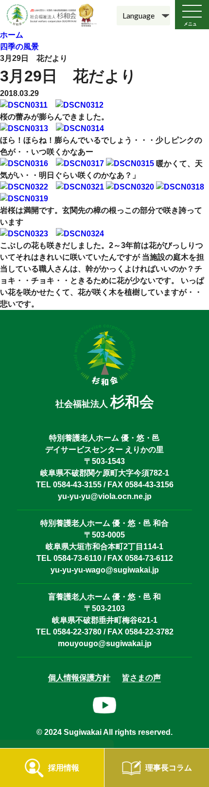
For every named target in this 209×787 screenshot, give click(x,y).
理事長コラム (168, 768)
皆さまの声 (141, 677)
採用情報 (63, 768)
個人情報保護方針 (79, 677)
